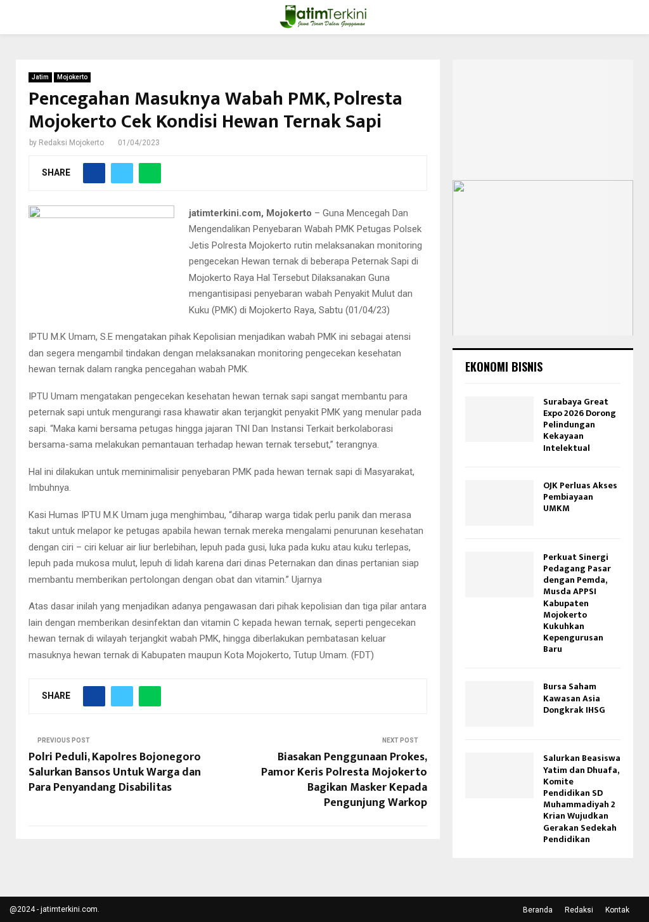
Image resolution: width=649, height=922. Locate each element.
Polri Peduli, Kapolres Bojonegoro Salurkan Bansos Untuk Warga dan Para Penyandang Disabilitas (115, 772)
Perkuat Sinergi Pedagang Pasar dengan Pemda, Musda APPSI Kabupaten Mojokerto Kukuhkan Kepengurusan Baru (577, 603)
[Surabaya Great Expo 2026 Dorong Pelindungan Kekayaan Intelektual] (499, 419)
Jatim (40, 77)
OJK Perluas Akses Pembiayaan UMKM (580, 497)
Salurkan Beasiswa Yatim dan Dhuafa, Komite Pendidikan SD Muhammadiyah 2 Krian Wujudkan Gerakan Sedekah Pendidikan (581, 798)
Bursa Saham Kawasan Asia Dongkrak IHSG (574, 698)
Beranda (538, 910)
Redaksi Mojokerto (71, 142)
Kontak (617, 910)
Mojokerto (72, 77)
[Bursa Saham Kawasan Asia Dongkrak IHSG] (499, 704)
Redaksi (579, 910)
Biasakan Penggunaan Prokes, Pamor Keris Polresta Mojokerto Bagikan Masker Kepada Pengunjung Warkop (344, 780)
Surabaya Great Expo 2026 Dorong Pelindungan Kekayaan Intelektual (579, 424)
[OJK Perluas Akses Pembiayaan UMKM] (499, 503)
